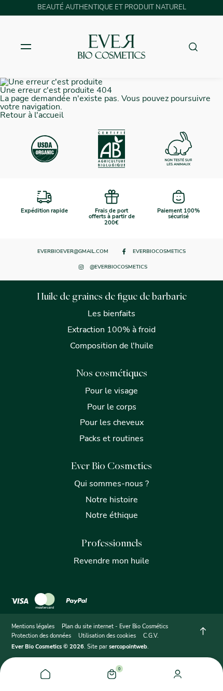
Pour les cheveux (112, 422)
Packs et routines (111, 438)
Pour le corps (111, 407)
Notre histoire (112, 499)
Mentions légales (32, 626)
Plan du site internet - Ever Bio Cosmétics (115, 626)
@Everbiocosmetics (118, 267)
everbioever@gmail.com (72, 251)
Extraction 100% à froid (111, 329)
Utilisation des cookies (107, 636)
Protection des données (41, 636)
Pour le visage (111, 391)
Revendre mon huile (111, 561)
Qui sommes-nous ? (111, 483)
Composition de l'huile (112, 345)
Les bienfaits (111, 313)
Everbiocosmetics (159, 251)
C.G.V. (151, 636)
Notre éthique (112, 515)
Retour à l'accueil (32, 115)
